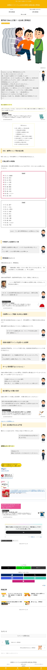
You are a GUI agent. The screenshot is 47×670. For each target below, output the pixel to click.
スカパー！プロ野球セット (7, 421)
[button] (38, 567)
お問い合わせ (23, 664)
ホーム (8, 664)
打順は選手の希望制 (21, 130)
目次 (22, 125)
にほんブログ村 (5, 470)
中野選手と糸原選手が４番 (22, 132)
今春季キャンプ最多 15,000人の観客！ (24, 136)
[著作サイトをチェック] (12, 575)
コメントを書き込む (23, 636)
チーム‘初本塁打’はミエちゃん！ (23, 140)
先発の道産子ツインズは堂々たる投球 (24, 138)
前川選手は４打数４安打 (21, 142)
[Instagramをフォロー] (12, 578)
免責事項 (23, 666)
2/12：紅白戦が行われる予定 (22, 144)
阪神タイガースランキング (7, 477)
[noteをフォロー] (35, 578)
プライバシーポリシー (39, 664)
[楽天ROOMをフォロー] (23, 581)
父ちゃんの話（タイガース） (7, 540)
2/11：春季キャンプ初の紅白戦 (22, 128)
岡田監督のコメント (21, 134)
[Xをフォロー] (35, 575)
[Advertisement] (23, 553)
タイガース (16, 540)
